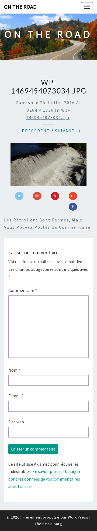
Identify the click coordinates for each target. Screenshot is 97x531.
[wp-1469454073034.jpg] (48, 166)
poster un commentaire (62, 227)
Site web (16, 421)
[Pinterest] (55, 196)
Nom (14, 370)
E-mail (15, 395)
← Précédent (33, 130)
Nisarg (56, 523)
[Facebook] (73, 207)
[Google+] (37, 196)
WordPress (78, 517)
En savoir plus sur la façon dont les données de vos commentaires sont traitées (44, 479)
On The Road (20, 6)
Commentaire (22, 290)
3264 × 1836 (40, 110)
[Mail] (73, 196)
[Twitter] (19, 196)
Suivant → (68, 130)
